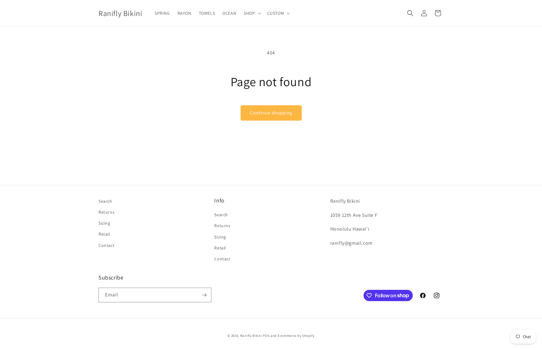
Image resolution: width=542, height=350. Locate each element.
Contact (106, 245)
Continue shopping (271, 113)
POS (266, 335)
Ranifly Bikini (251, 335)
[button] (251, 13)
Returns (106, 212)
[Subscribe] (204, 295)
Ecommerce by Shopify (296, 335)
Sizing (104, 223)
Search (105, 201)
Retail (104, 234)
